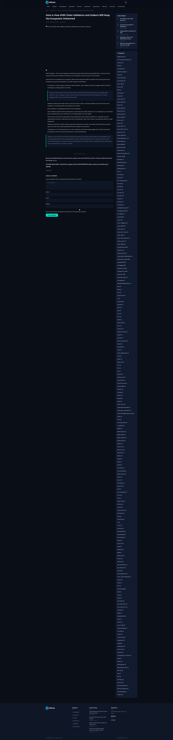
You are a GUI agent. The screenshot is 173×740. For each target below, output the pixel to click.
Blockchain (119, 159)
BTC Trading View (121, 180)
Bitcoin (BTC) (120, 126)
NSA (118, 489)
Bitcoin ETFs (120, 132)
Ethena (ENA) (120, 322)
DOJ (118, 292)
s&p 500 (119, 570)
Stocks (119, 622)
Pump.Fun (119, 543)
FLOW (118, 350)
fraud (118, 356)
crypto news (120, 229)
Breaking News (120, 168)
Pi (117, 522)
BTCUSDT (119, 195)
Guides (118, 359)
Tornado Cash (120, 637)
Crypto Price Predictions (123, 238)
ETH (118, 316)
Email (47, 198)
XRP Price (119, 682)
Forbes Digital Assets (122, 353)
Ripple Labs (120, 555)
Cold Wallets (120, 214)
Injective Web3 (120, 386)
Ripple (118, 552)
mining (118, 459)
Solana (118, 598)
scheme (119, 579)
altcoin (118, 74)
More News (120, 468)
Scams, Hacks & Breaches (123, 576)
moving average (121, 471)
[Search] (125, 2)
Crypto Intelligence (121, 223)
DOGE (118, 289)
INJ (118, 371)
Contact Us (112, 6)
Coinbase (119, 201)
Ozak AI (119, 507)
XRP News (119, 679)
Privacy (119, 540)
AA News (119, 62)
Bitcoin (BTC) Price (121, 129)
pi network (119, 528)
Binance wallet (120, 117)
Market (118, 428)
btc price (119, 177)
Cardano (119, 198)
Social (118, 595)
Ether (118, 325)
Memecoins (120, 452)
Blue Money (120, 165)
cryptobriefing (120, 247)
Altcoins (119, 87)
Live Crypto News (121, 422)
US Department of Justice (123, 655)
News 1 (118, 480)
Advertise (104, 6)
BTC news (119, 174)
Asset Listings (120, 102)
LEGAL (118, 416)
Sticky (118, 619)
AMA (118, 90)
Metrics (119, 455)
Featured (119, 338)
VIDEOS (119, 661)
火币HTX (119, 694)
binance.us (119, 120)
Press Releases (120, 534)
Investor (119, 395)
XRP (118, 676)
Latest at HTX (120, 404)
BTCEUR (119, 183)
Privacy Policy (121, 6)
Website (48, 204)
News (118, 477)
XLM (118, 673)
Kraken (118, 401)
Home (48, 6)
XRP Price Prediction (122, 688)
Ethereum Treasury (121, 331)
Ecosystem (119, 301)
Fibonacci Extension (121, 341)
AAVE (118, 65)
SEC (118, 585)
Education (119, 304)
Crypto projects (121, 241)
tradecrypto (120, 640)
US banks (119, 652)
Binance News (120, 114)
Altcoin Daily (120, 77)
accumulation (120, 68)
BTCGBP (119, 186)
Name (48, 192)
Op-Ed (118, 495)
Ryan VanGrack (120, 567)
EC (118, 298)
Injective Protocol (121, 383)
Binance (119, 105)
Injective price (120, 380)
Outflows (119, 504)
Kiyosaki (119, 398)
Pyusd (118, 546)
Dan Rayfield (120, 280)
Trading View (120, 646)
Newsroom (119, 486)
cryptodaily (71, 6)
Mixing (118, 465)
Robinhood (119, 561)
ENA (118, 310)
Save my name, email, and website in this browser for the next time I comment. (66, 211)
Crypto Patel (120, 235)
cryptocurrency (120, 253)
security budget (120, 589)
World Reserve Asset (122, 667)
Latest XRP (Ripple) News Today (125, 413)
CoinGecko (119, 204)
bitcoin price (120, 150)
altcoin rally (119, 84)
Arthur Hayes (120, 99)
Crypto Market (120, 226)
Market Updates (121, 437)
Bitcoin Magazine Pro (122, 138)
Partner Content (121, 510)
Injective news (120, 377)
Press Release (120, 531)
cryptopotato (96, 6)
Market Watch (120, 440)
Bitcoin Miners (120, 141)
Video (118, 658)
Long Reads (120, 425)
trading (118, 643)
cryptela (54, 6)
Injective (119, 374)
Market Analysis (121, 431)
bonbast (113, 720)
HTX (118, 365)
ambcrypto (119, 93)
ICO (118, 368)
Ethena (118, 319)
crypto (118, 220)
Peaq (118, 516)
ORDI (118, 498)
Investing (119, 392)
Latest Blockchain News (122, 407)
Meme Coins (120, 449)
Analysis (119, 96)
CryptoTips (119, 274)
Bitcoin (118, 123)
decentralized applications (123, 283)
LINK (118, 419)
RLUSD (119, 558)
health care (119, 362)
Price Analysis (120, 537)
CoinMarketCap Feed (122, 208)
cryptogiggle (120, 265)
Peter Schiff (120, 519)
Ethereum (119, 328)
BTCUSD (119, 189)
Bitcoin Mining (120, 144)
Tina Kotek (119, 631)
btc (118, 171)
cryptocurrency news (122, 259)
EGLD (118, 307)
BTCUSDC (119, 192)
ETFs (118, 313)
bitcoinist (79, 6)
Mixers (118, 462)
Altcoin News (120, 80)
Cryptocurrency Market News (124, 256)
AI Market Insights (121, 71)
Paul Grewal (120, 513)
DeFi (118, 286)
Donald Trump (120, 295)
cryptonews (87, 6)
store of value (120, 625)
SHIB (118, 592)
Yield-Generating (121, 691)
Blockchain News (121, 162)
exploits (119, 335)
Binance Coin (120, 111)
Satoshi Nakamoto (121, 573)
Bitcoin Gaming (120, 135)
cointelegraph (62, 6)
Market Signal (120, 434)
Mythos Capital (120, 474)
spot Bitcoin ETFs (121, 604)
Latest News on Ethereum (123, 410)
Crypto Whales (120, 244)
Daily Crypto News (121, 277)
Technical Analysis (121, 628)
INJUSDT (119, 389)
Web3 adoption (120, 664)
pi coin (118, 525)
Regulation (119, 549)
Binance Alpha (120, 108)
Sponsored (119, 601)
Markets (119, 443)
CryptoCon (119, 250)
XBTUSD (119, 670)
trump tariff (120, 649)
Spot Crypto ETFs (121, 607)
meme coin (119, 446)
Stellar (118, 613)
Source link (49, 170)
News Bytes (120, 483)
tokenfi (119, 634)
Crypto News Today (122, 232)
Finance (119, 344)
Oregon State (120, 501)
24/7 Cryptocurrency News (123, 59)
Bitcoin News (120, 147)
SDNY (118, 582)
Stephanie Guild (120, 616)
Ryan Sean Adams (121, 564)
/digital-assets (120, 56)
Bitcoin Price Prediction (122, 153)
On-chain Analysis (121, 492)
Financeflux (120, 347)
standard (119, 610)
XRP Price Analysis (121, 685)
